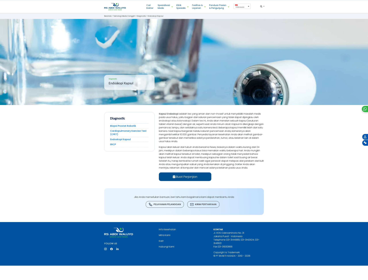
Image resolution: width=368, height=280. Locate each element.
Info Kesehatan (167, 229)
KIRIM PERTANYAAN (205, 204)
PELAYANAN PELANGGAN (167, 204)
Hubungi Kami (166, 246)
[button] (242, 6)
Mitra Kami (164, 235)
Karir (161, 241)
